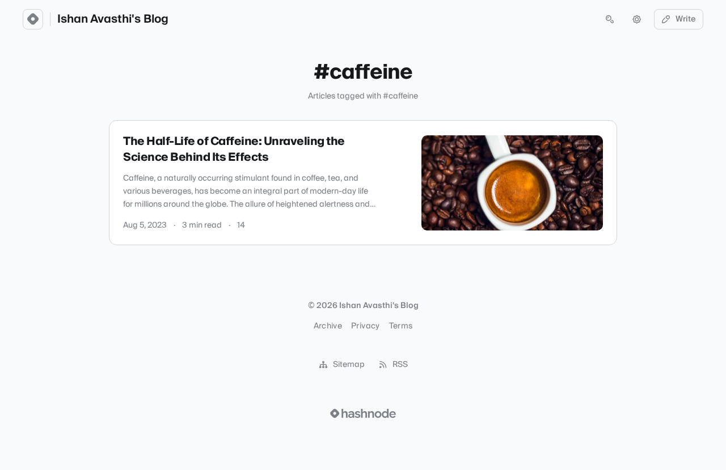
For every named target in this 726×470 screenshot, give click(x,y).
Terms (401, 326)
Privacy (365, 326)
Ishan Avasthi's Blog (112, 19)
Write (686, 19)
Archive (328, 326)
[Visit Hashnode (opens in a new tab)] (363, 413)
